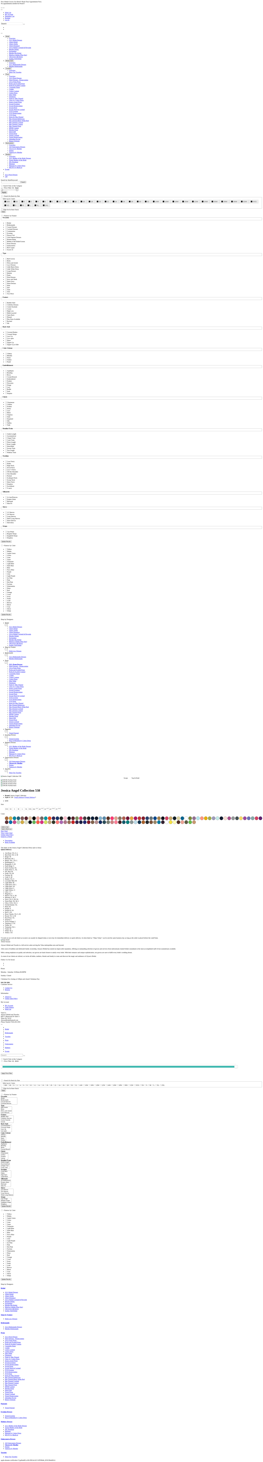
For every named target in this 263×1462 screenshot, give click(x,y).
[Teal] (139, 822)
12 (68, 202)
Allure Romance (14, 632)
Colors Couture (14, 677)
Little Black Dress (13, 267)
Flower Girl (11, 235)
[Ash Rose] (22, 818)
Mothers (7, 1048)
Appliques (10, 371)
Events (7, 1051)
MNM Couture (14, 714)
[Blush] (42, 818)
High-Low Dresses (15, 651)
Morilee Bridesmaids (15, 659)
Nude (9, 598)
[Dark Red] (143, 818)
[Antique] (10, 818)
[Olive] (53, 822)
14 (76, 202)
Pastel (9, 362)
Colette (11, 675)
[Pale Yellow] (174, 822)
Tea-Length (10, 450)
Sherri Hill (12, 718)
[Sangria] (120, 822)
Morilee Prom (13, 716)
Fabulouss (12, 683)
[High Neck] (6, 1175)
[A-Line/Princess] (6, 1180)
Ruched (9, 321)
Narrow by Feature (10, 216)
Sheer (9, 340)
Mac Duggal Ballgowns (17, 705)
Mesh (9, 413)
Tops (8, 289)
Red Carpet (10, 248)
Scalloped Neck (12, 478)
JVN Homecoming (15, 699)
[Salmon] (116, 822)
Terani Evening (14, 739)
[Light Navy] (221, 818)
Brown (9, 603)
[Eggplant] (163, 818)
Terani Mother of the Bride (17, 748)
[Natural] (26, 822)
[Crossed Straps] (6, 1127)
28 (132, 202)
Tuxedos (7, 1036)
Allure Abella (13, 630)
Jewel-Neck (11, 468)
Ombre (9, 360)
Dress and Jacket (12, 263)
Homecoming (11, 239)
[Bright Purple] (53, 818)
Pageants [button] (8, 729)
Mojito (9, 551)
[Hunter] (174, 818)
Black (9, 605)
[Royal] (100, 822)
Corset (9, 309)
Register (7, 18)
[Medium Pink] (14, 822)
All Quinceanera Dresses (17, 761)
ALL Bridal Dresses (15, 627)
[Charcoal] (88, 818)
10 (60, 202)
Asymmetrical (11, 436)
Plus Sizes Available (13, 319)
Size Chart (4, 831)
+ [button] (6, 625)
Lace (8, 387)
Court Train (10, 440)
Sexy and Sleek (12, 279)
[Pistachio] (190, 822)
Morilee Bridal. (14, 636)
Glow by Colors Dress (16, 686)
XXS (255, 202)
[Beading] (5, 1146)
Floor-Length (11, 442)
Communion (11, 231)
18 (92, 202)
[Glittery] (3, 1135)
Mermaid (10, 501)
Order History (9, 1007)
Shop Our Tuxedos (15, 773)
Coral (9, 594)
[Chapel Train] (5, 1166)
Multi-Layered (11, 313)
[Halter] (6, 1173)
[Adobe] (6, 818)
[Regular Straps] (6, 1201)
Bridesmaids (11, 225)
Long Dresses (11, 271)
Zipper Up (10, 342)
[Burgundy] (69, 818)
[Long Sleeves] (7, 1193)
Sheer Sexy (10, 281)
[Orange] (57, 822)
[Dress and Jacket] (6, 1111)
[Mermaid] (6, 1184)
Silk (8, 421)
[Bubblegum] (65, 818)
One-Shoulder (11, 474)
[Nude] (49, 822)
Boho (9, 261)
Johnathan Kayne (14, 725)
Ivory (9, 596)
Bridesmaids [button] (9, 653)
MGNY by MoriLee (15, 756)
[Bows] (5, 1147)
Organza (10, 415)
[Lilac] (245, 818)
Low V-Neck (11, 470)
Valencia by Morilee (15, 767)
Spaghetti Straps (12, 536)
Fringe (9, 385)
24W (206, 202)
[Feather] (4, 1157)
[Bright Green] (45, 818)
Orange (9, 592)
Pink (8, 580)
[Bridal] (9, 1098)
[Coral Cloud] (116, 818)
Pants (8, 275)
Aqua (9, 559)
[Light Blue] (198, 818)
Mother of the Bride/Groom (16, 241)
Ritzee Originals (14, 727)
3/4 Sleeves (10, 514)
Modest (9, 273)
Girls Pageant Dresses (14, 237)
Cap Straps (10, 532)
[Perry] (73, 822)
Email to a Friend (6, 836)
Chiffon (9, 404)
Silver (9, 609)
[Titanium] (147, 822)
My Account (9, 14)
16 (84, 202)
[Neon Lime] (34, 822)
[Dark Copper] (124, 818)
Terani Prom (13, 720)
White (9, 611)
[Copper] (108, 818)
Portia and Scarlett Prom (17, 670)
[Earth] (159, 818)
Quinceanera (11, 245)
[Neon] (3, 1138)
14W (157, 202)
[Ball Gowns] (6, 1107)
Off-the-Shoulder (12, 472)
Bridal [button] (7, 623)
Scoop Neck (11, 480)
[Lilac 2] (248, 818)
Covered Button (12, 332)
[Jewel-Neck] (6, 1177)
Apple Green (11, 553)
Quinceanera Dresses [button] (12, 757)
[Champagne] (85, 818)
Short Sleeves (11, 520)
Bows (9, 375)
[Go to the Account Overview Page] (1, 9)
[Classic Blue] (92, 818)
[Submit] (24, 24)
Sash (8, 391)
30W (235, 202)
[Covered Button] (6, 1126)
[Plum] (77, 822)
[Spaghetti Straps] (6, 1202)
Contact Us (8, 988)
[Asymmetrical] (5, 1164)
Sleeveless (10, 523)
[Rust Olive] (108, 822)
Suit (8, 287)
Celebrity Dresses (12, 305)
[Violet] (163, 822)
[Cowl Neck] (6, 1171)
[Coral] (112, 818)
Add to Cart (5, 827)
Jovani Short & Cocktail (17, 696)
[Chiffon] (4, 1155)
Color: (3, 814)
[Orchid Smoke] (65, 822)
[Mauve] (6, 822)
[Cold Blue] (100, 818)
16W (167, 202)
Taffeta (9, 423)
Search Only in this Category (12, 186)
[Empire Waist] (6, 1182)
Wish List (8, 12)
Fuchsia (9, 584)
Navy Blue (10, 570)
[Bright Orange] (49, 818)
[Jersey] (4, 1158)
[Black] (34, 818)
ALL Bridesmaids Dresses (17, 657)
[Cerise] (81, 818)
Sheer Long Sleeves (13, 518)
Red (8, 590)
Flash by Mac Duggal (16, 685)
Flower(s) (10, 383)
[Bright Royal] (57, 818)
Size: (2, 804)
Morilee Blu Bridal (15, 640)
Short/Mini (10, 446)
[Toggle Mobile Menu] (1, 1024)
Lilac (8, 574)
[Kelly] (186, 818)
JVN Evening (13, 698)
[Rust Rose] (112, 822)
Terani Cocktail (14, 722)
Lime (8, 557)
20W (186, 202)
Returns (7, 990)
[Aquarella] (18, 818)
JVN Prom (12, 701)
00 (17, 202)
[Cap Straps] (6, 1199)
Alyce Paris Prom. (15, 668)
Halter (9, 463)
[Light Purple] (229, 818)
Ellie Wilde (12, 681)
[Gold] (170, 818)
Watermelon (11, 586)
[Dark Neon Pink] (135, 818)
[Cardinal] (73, 818)
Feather (9, 381)
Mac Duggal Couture (16, 711)
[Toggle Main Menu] (1, 33)
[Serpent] (127, 822)
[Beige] (30, 818)
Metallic (9, 356)
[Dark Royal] (147, 818)
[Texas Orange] (143, 822)
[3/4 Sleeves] (7, 1191)
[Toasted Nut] (151, 822)
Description (8, 840)
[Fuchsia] (166, 818)
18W (176, 202)
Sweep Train (11, 448)
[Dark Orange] (139, 818)
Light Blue (10, 563)
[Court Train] (5, 1167)
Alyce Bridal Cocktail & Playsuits (20, 634)
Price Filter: (8, 188)
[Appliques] (5, 1144)
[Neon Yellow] (45, 822)
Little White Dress (13, 269)
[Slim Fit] (6, 1186)
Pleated (9, 317)
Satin (8, 417)
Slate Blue (10, 566)
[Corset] (7, 1122)
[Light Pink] (225, 818)
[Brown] (61, 818)
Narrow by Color (9, 545)
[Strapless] (6, 1204)
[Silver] (131, 822)
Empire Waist (11, 499)
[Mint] (18, 822)
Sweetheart (10, 486)
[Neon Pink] (42, 822)
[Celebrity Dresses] (7, 1118)
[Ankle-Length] (5, 1162)
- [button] (6, 649)
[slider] (236, 1066)
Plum (8, 588)
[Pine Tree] (186, 822)
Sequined (10, 419)
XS (8, 205)
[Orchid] (61, 822)
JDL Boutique (13, 750)
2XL (46, 205)
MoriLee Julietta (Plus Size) (18, 641)
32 (148, 202)
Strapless (10, 484)
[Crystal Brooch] (5, 1149)
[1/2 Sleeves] (7, 1190)
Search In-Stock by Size (12, 196)
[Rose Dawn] (92, 822)
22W (196, 202)
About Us (8, 997)
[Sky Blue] (135, 822)
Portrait (9, 476)
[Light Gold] (206, 818)
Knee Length (11, 444)
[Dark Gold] (131, 818)
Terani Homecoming (15, 723)
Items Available (10, 842)
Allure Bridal (13, 629)
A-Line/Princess (12, 497)
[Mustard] (22, 822)
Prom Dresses (11, 243)
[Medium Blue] (10, 822)
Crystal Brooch (12, 377)
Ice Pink (9, 578)
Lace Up (10, 336)
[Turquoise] (159, 822)
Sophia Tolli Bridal (15, 645)
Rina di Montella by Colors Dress (20, 741)
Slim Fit (9, 503)
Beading (9, 373)
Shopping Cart (9, 16)
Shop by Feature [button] (10, 647)
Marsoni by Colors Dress (17, 754)
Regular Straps (12, 534)
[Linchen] (252, 818)
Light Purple (11, 576)
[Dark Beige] (120, 818)
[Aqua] (14, 818)
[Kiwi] (190, 818)
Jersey (9, 408)
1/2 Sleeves (10, 512)
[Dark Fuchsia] (127, 818)
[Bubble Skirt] (7, 1116)
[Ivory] (178, 818)
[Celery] (77, 818)
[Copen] (104, 818)
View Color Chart (6, 833)
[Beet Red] (26, 818)
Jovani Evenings (14, 690)
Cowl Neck (10, 461)
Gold (8, 600)
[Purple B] (85, 822)
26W (215, 202)
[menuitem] (133, 13)
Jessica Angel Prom (15, 688)
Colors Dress (13, 679)
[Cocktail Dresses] (9, 1103)
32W (245, 202)
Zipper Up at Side (13, 344)
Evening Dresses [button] (10, 735)
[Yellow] (170, 822)
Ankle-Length (11, 434)
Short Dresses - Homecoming (18, 666)
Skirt (8, 285)
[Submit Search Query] (24, 1055)
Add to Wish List (7, 829)
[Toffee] (155, 822)
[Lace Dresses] (6, 1113)
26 (124, 202)
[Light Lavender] (213, 818)
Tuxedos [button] (7, 769)
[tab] (133, 634)
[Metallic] (3, 1137)
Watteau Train (11, 452)
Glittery (9, 353)
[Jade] (182, 818)
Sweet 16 (10, 250)
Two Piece (10, 294)
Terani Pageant (14, 733)
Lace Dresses (11, 265)
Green (9, 555)
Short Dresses (11, 283)
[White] (166, 822)
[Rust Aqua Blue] (104, 822)
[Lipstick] (256, 818)
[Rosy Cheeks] (96, 822)
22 (108, 202)
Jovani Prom (13, 694)
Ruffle (9, 389)
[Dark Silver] (151, 818)
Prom (6, 1040)
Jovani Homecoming (15, 692)
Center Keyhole (12, 307)
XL (38, 205)
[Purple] (81, 822)
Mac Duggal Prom (15, 712)
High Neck (10, 465)
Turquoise (10, 561)
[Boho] (6, 1109)
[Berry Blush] (182, 822)
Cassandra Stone (14, 674)
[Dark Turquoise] (155, 818)
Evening (9, 233)
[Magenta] (260, 818)
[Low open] (6, 1131)
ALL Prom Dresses (15, 664)
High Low (10, 311)
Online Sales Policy (7, 835)
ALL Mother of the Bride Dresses (20, 746)
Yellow (9, 549)
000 (8, 202)
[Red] (88, 822)
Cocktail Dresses (12, 229)
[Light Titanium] (237, 818)
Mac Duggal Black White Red (19, 707)
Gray (8, 607)
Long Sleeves (11, 516)
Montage (12, 752)
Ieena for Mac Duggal (16, 703)
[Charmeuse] (4, 1153)
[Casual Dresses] (9, 1102)
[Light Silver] (233, 818)
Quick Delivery (30, 797)
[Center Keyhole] (7, 1120)
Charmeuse (10, 402)
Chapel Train (11, 438)
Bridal (9, 223)
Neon (9, 358)
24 (116, 202)
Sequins (9, 393)
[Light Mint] (217, 818)
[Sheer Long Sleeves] (7, 1195)
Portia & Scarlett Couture (17, 672)
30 (140, 202)
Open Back (10, 315)
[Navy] (30, 822)
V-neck (9, 488)
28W (225, 202)
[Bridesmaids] (9, 1100)
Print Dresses (11, 277)
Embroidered (11, 379)
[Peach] (69, 822)
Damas (11, 765)
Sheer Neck (11, 482)
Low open (10, 338)
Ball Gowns (11, 259)
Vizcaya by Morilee (15, 763)
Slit (8, 323)
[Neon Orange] (38, 822)
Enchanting (12, 638)
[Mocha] (194, 822)
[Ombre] (3, 1140)
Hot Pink (10, 582)
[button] (7, 36)
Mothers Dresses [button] (10, 742)
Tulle (8, 425)
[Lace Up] (6, 1129)
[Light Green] (209, 818)
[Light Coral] (202, 818)
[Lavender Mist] (194, 818)
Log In (7, 20)
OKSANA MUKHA (16, 643)
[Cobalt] (96, 818)
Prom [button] (6, 660)
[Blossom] (38, 818)
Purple (9, 572)
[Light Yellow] (241, 818)
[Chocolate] (178, 822)
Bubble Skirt (11, 303)
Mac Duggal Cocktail (16, 709)
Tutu (8, 292)
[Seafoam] (124, 822)
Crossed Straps (12, 334)
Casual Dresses (12, 227)
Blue (8, 568)
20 (100, 202)
